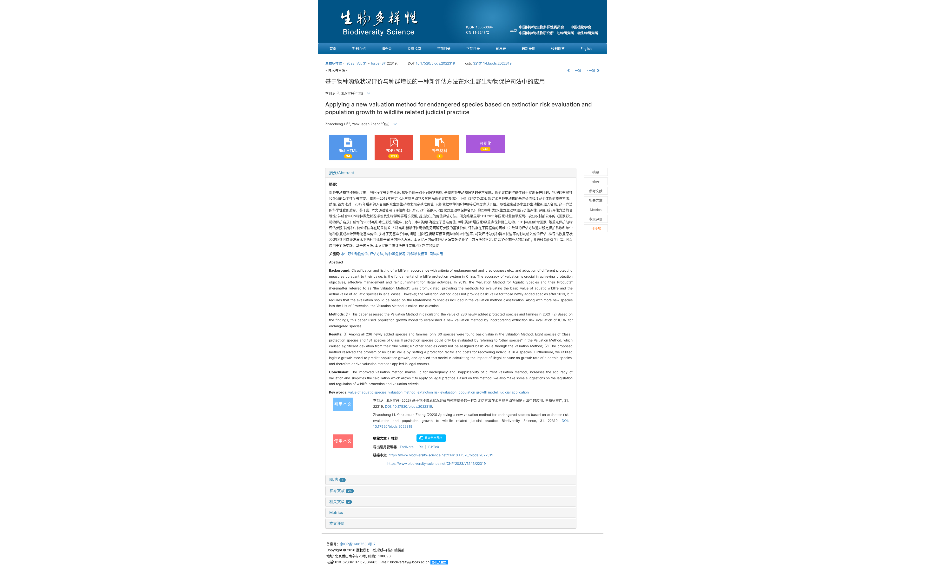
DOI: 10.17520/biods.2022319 (408, 406)
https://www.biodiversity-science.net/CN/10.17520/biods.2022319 (441, 455)
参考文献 (340, 490)
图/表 (336, 479)
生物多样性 (333, 63)
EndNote (407, 447)
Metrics (336, 512)
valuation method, (402, 392)
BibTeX (433, 447)
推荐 (394, 438)
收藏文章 (380, 438)
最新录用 (528, 48)
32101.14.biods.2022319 (492, 63)
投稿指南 (414, 48)
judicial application (514, 392)
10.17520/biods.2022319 (435, 63)
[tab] (450, 172)
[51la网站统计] (439, 562)
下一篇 (590, 70)
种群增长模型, (418, 254)
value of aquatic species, (368, 392)
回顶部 (596, 228)
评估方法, (377, 254)
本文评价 (337, 523)
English (586, 48)
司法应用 (436, 254)
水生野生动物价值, (355, 254)
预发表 (501, 48)
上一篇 (575, 70)
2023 (350, 63)
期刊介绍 (359, 48)
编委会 (387, 48)
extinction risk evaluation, (437, 392)
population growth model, (479, 392)
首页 (333, 48)
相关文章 (339, 501)
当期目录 (443, 48)
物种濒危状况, (396, 254)
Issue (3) (378, 63)
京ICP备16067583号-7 (358, 544)
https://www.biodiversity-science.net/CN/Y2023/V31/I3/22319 (436, 463)
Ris (421, 447)
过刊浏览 (558, 48)
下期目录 (473, 48)
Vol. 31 (362, 63)
